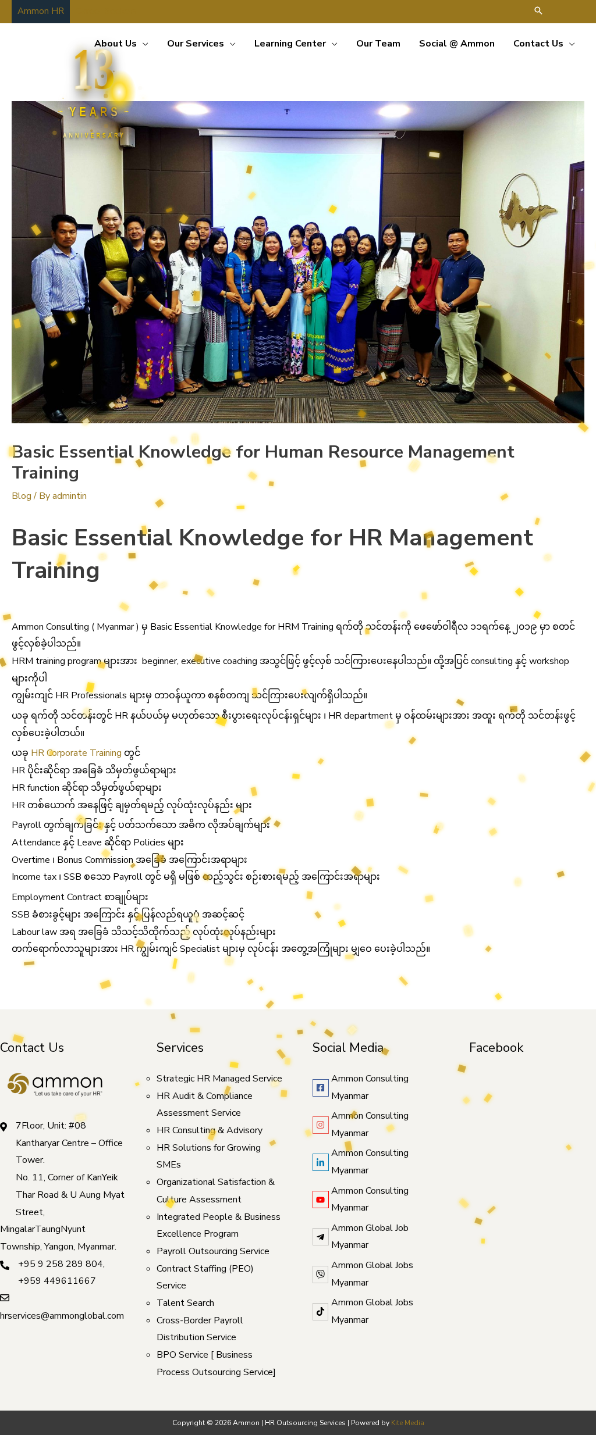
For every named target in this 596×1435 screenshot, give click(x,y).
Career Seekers (106, 11)
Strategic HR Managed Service (219, 1078)
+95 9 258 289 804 (60, 1264)
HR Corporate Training (76, 753)
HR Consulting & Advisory (209, 1130)
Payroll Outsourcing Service (213, 1251)
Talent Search (185, 1303)
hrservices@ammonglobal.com (62, 1315)
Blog (21, 496)
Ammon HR (40, 11)
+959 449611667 (57, 1281)
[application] (142, 43)
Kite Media (407, 1422)
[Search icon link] (538, 12)
